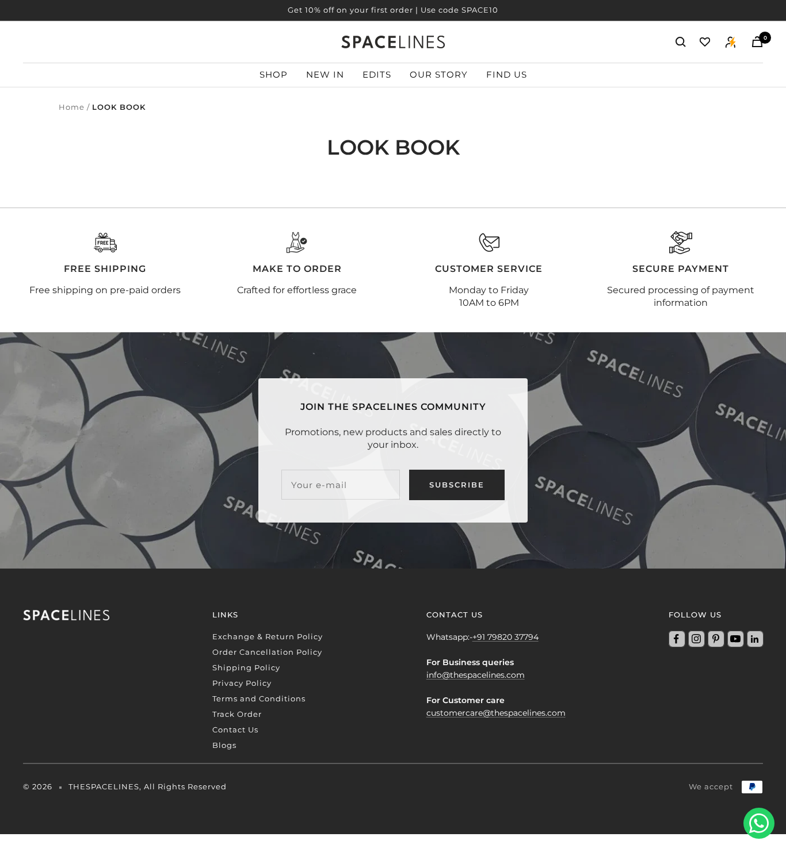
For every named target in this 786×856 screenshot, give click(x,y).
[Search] (681, 42)
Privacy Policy (242, 683)
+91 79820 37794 (505, 637)
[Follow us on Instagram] (696, 639)
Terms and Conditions (259, 698)
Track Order (237, 714)
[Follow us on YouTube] (735, 639)
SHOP (274, 74)
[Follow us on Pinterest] (716, 639)
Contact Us (235, 729)
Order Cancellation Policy (267, 652)
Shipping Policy (246, 667)
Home (72, 107)
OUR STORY (439, 74)
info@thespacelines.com (475, 675)
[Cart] (757, 41)
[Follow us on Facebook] (677, 639)
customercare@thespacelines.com (496, 713)
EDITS (377, 74)
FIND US (506, 74)
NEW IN (325, 74)
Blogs (224, 745)
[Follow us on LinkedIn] (755, 639)
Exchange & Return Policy (267, 636)
